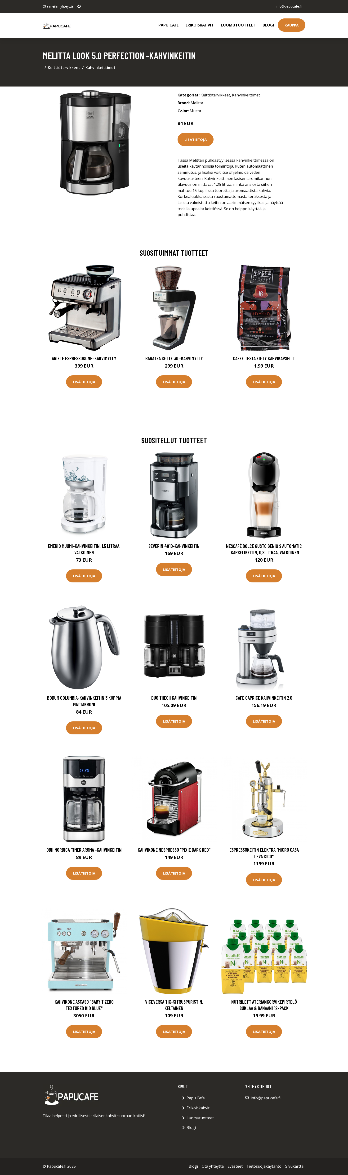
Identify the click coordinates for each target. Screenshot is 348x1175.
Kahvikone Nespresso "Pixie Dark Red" (174, 850)
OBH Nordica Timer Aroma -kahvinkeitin (84, 850)
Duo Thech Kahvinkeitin (174, 698)
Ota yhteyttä (213, 1166)
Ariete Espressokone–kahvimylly (84, 358)
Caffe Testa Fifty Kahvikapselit (264, 358)
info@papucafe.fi (289, 6)
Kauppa (292, 25)
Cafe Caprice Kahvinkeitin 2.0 (264, 698)
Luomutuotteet (238, 25)
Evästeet (235, 1166)
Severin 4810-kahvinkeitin (174, 546)
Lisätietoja (195, 139)
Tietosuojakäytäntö (263, 1166)
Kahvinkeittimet (100, 67)
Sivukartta (294, 1166)
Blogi (268, 25)
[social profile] (79, 6)
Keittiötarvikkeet (64, 67)
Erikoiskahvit (200, 25)
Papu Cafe (168, 25)
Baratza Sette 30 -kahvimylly (174, 358)
